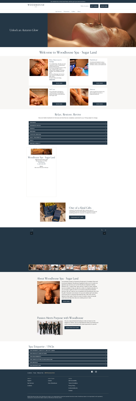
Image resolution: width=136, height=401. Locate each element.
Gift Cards (94, 6)
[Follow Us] (92, 373)
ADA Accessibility (73, 380)
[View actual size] (102, 230)
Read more (52, 79)
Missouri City (40, 372)
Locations (29, 372)
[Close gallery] (105, 230)
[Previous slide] (31, 233)
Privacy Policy (72, 385)
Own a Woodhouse (52, 383)
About (78, 11)
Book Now (104, 6)
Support (29, 380)
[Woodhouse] (36, 5)
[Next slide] (104, 233)
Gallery (73, 11)
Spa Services (58, 11)
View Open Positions (72, 327)
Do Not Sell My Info (73, 388)
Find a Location (85, 6)
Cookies (70, 390)
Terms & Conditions (73, 383)
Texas (34, 372)
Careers (50, 380)
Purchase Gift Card (77, 217)
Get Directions (41, 162)
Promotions (66, 11)
